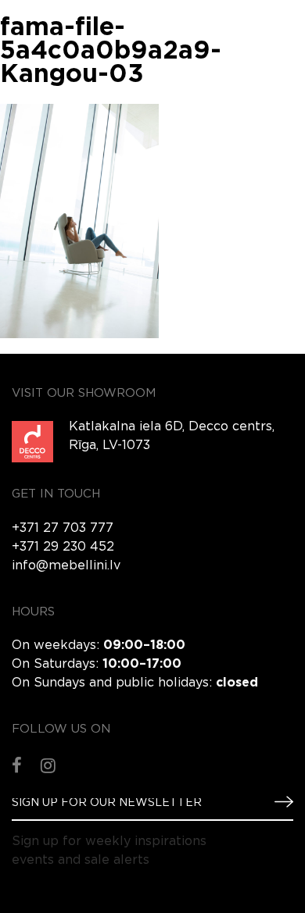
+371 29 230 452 (63, 547)
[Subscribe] (277, 802)
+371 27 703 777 (62, 528)
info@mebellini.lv (66, 566)
